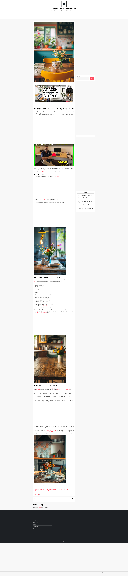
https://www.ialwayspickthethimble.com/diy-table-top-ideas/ (46, 487)
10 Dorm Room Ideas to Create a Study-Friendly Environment (84, 198)
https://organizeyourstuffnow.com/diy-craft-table (44, 490)
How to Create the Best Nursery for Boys (84, 195)
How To (71, 14)
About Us (66, 17)
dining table (44, 199)
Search (78, 76)
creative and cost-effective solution (63, 389)
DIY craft (46, 425)
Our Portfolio (58, 14)
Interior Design (86, 14)
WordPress (69, 541)
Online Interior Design (48, 14)
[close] (64, 572)
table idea (38, 389)
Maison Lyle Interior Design (64, 8)
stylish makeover (52, 200)
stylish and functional (55, 388)
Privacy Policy (35, 520)
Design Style (54, 17)
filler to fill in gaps (46, 305)
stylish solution (51, 431)
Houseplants (77, 14)
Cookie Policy (35, 526)
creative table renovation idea (51, 430)
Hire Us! (66, 14)
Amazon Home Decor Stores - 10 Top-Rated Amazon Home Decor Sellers (50, 86)
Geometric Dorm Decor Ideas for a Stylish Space (85, 209)
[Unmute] (67, 88)
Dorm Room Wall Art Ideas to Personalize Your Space (84, 202)
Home (39, 14)
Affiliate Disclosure (36, 535)
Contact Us (35, 530)
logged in (39, 507)
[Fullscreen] (72, 88)
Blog (61, 17)
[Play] (66, 88)
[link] (37, 86)
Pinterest (35, 524)
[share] (64, 86)
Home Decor (73, 17)
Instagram (35, 533)
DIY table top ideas (41, 171)
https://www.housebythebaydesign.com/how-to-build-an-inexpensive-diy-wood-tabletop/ (51, 489)
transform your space (51, 225)
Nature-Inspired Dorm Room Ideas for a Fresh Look (84, 205)
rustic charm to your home (42, 312)
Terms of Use (35, 522)
